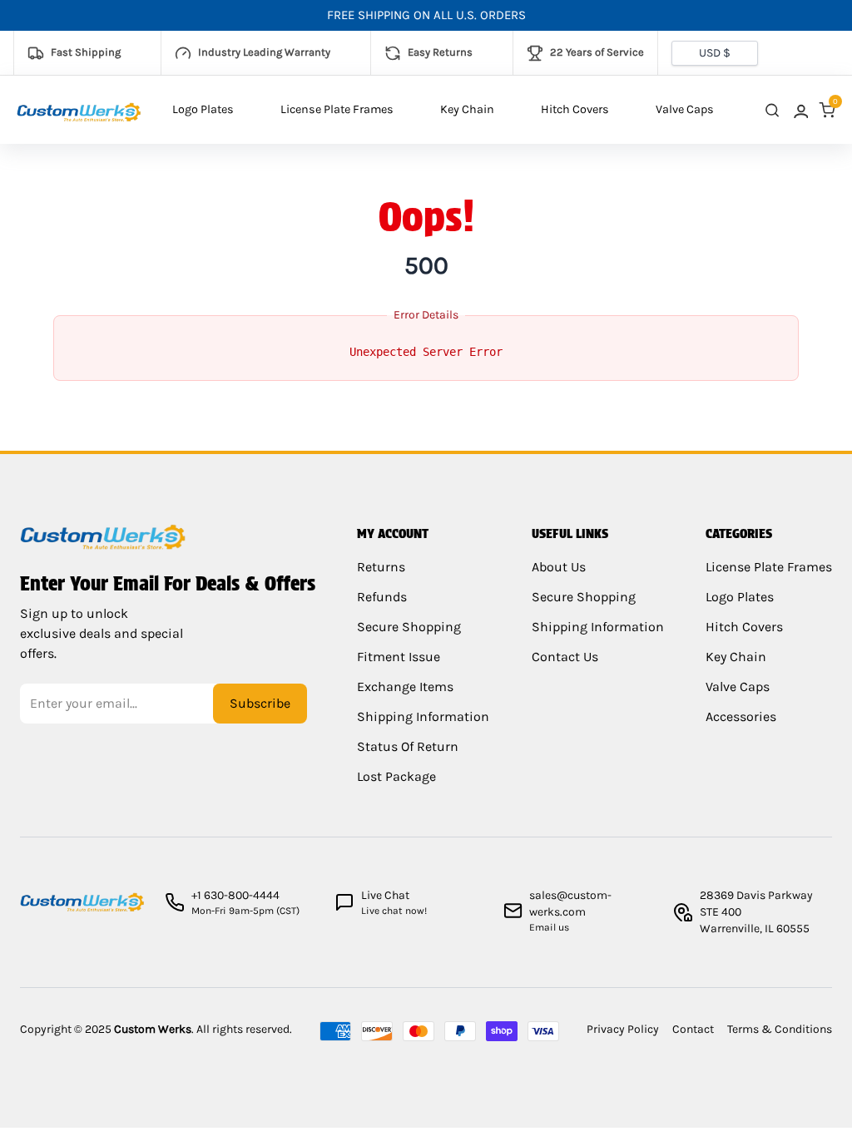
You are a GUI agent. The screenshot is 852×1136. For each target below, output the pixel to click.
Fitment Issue (398, 656)
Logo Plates (203, 109)
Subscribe (260, 703)
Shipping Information (423, 716)
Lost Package (396, 776)
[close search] (772, 110)
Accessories (741, 716)
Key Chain (467, 109)
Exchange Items (405, 686)
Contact (693, 1029)
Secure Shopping (409, 627)
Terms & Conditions (779, 1029)
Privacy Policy (623, 1029)
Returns (381, 567)
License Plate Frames (337, 109)
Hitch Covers (575, 109)
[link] (799, 110)
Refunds (382, 597)
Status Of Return (407, 746)
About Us (559, 567)
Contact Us (565, 656)
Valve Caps (685, 109)
